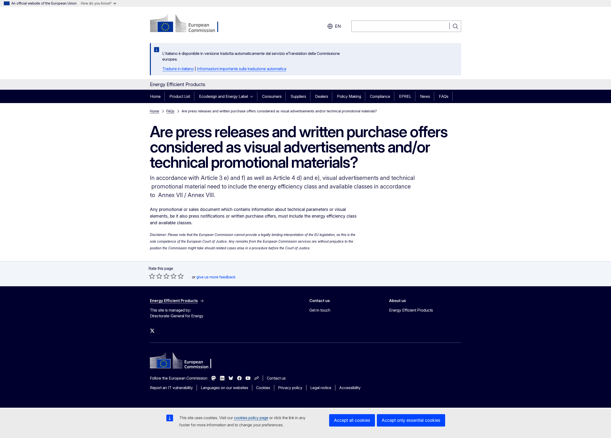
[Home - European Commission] (188, 23)
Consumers (272, 96)
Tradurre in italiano (178, 68)
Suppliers (298, 96)
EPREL (405, 96)
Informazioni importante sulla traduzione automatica (241, 68)
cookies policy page (251, 417)
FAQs (443, 96)
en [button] (338, 26)
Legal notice (320, 387)
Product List (179, 96)
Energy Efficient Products (411, 310)
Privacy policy (290, 387)
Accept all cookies (352, 420)
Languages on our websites (224, 387)
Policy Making (349, 96)
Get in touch (319, 310)
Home (155, 96)
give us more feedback (216, 277)
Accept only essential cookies (411, 420)
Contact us (276, 378)
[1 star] (152, 276)
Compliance (380, 96)
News (425, 96)
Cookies (263, 387)
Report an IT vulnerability (171, 387)
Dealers (321, 96)
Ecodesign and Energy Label (223, 96)
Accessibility (350, 387)
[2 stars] (155, 276)
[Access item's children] (253, 96)
